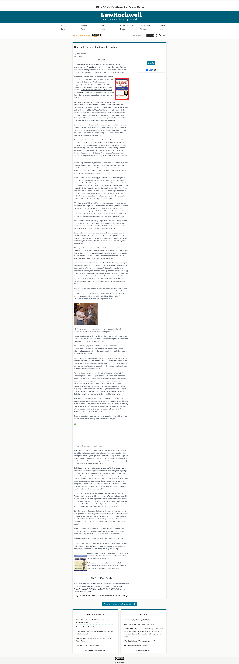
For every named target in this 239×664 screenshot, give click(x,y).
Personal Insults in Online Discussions (112, 595)
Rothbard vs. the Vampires (88, 595)
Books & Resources (127, 25)
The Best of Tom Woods (101, 578)
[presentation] (86, 35)
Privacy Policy (119, 662)
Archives (64, 25)
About (83, 29)
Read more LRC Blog (143, 650)
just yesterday (109, 92)
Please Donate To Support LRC (119, 603)
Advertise (143, 29)
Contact (103, 29)
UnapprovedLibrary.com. (83, 592)
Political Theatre (145, 25)
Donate (122, 29)
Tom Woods (81, 53)
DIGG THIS (101, 60)
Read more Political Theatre (95, 650)
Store (63, 29)
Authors (84, 25)
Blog (102, 25)
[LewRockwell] (119, 16)
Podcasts (163, 25)
